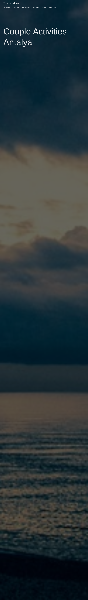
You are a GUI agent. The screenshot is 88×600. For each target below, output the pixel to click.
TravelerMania (11, 3)
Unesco (52, 7)
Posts (44, 7)
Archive (7, 7)
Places (36, 7)
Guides (16, 7)
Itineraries (26, 7)
